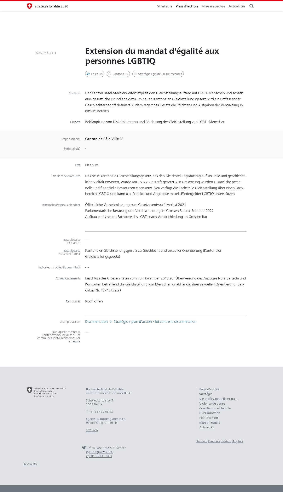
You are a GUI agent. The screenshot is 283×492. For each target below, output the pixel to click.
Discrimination (96, 321)
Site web (92, 430)
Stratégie (164, 6)
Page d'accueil (209, 389)
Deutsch (201, 441)
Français (214, 441)
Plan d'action (187, 6)
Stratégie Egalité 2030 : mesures (160, 74)
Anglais (237, 441)
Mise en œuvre (213, 6)
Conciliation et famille (215, 408)
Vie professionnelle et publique (221, 399)
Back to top (30, 463)
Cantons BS (120, 74)
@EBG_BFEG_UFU (99, 456)
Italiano (226, 441)
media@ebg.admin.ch (101, 423)
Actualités (237, 6)
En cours (96, 74)
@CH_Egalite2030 (99, 452)
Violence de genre (212, 403)
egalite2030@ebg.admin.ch (105, 419)
